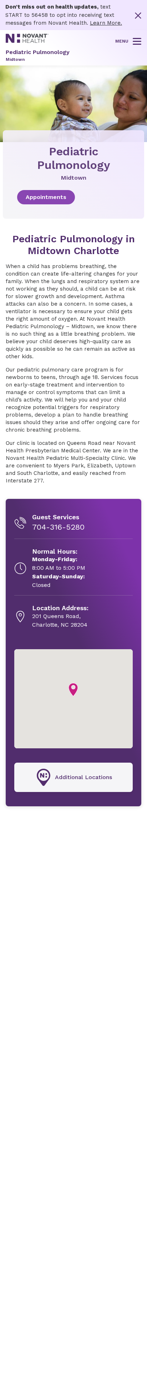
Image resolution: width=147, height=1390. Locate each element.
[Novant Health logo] (27, 41)
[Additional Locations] (73, 777)
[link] (73, 197)
